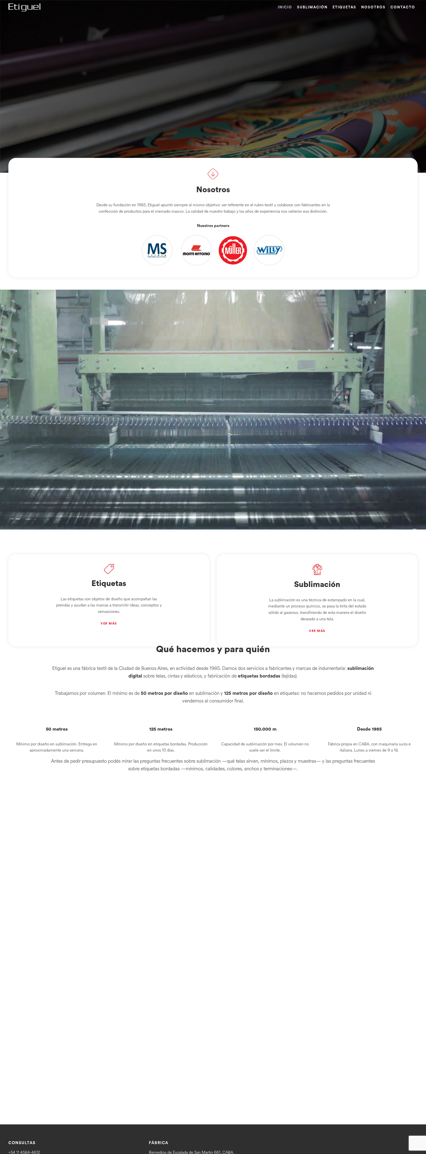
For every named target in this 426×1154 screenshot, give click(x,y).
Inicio (285, 7)
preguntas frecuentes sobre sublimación (180, 761)
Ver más (109, 623)
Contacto (402, 7)
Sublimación (312, 7)
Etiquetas (344, 7)
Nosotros (373, 7)
